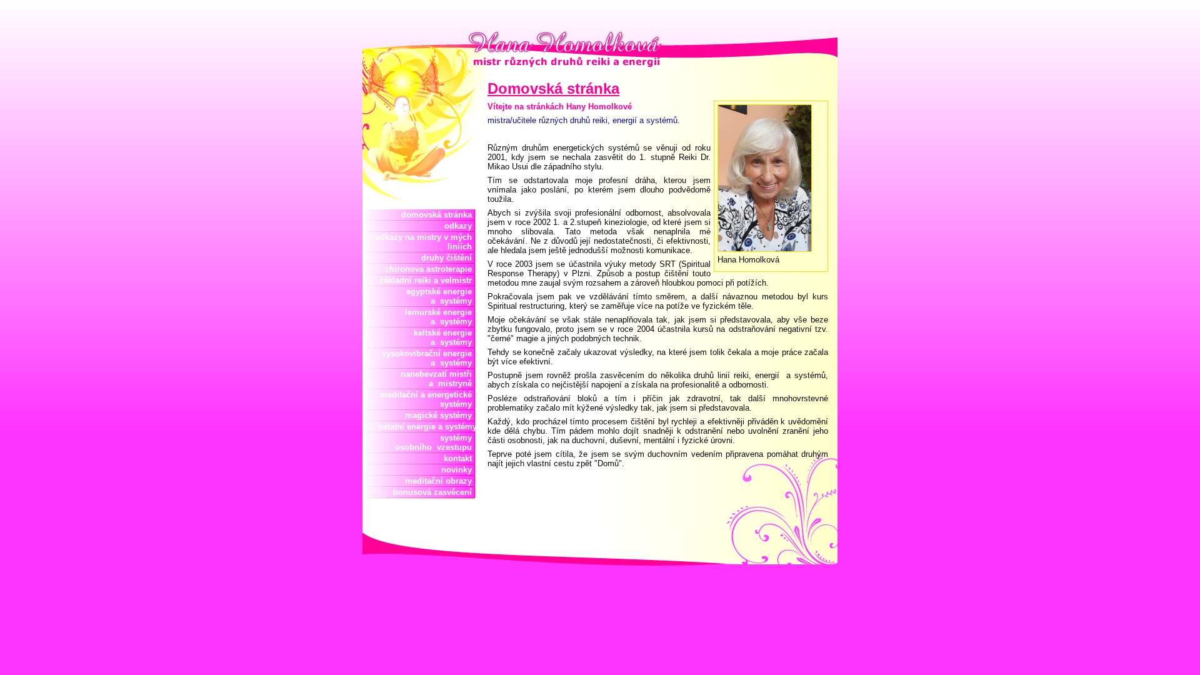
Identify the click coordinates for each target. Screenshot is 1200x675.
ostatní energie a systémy (425, 426)
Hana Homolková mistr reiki (460, 39)
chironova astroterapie (431, 269)
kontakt (460, 458)
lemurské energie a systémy (441, 317)
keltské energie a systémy (443, 337)
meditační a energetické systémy (428, 399)
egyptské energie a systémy (441, 296)
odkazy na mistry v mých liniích (426, 241)
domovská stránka (439, 214)
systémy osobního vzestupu (436, 442)
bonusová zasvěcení (435, 492)
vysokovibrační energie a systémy (429, 358)
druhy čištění (449, 257)
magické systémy (441, 415)
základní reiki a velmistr (428, 280)
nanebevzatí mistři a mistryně (439, 378)
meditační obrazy (441, 481)
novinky (459, 469)
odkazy (460, 226)
